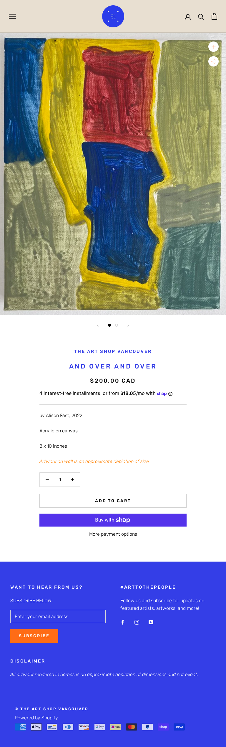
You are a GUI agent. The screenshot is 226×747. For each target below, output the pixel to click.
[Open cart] (214, 16)
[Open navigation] (12, 16)
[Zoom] (213, 47)
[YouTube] (151, 622)
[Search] (201, 16)
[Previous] (98, 325)
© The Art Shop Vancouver (51, 709)
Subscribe (34, 635)
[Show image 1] (109, 325)
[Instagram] (136, 622)
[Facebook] (122, 622)
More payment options (113, 534)
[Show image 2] (116, 325)
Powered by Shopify (36, 718)
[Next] (128, 325)
